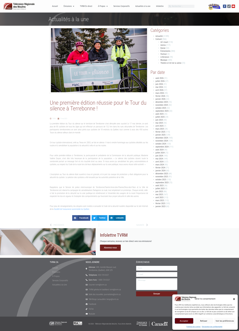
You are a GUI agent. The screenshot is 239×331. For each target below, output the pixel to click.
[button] (234, 299)
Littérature (164, 57)
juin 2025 (159, 120)
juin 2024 (159, 155)
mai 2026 (159, 87)
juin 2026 (159, 84)
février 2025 (160, 132)
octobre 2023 (160, 179)
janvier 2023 (160, 206)
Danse (162, 48)
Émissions (68, 6)
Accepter (184, 321)
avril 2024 (159, 161)
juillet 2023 (160, 188)
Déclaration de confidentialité (212, 327)
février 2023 (160, 203)
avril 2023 (159, 197)
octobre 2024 (160, 144)
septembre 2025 (162, 111)
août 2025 (159, 114)
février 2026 (160, 96)
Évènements (165, 51)
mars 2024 (159, 164)
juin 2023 (159, 191)
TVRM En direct (86, 6)
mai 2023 (159, 194)
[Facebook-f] (224, 6)
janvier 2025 (160, 135)
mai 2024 (159, 158)
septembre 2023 (162, 182)
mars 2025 (159, 129)
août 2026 (159, 78)
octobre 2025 (160, 108)
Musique (163, 60)
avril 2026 (159, 90)
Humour (163, 54)
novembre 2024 (161, 141)
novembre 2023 (161, 176)
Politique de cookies (193, 327)
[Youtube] (233, 6)
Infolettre (160, 6)
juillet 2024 (160, 153)
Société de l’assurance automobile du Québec (71, 209)
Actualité (159, 36)
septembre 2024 (162, 147)
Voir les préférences (225, 321)
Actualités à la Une (59, 285)
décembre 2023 (161, 173)
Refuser (203, 321)
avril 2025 (159, 126)
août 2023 (159, 185)
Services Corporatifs (121, 6)
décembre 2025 (161, 102)
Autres (163, 45)
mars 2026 (159, 93)
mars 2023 (159, 200)
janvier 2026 (160, 99)
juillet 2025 (160, 117)
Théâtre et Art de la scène (170, 63)
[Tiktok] (229, 6)
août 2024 (159, 150)
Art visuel (164, 42)
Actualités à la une (142, 6)
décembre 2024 (161, 138)
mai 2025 (159, 123)
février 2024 (160, 167)
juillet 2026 (160, 81)
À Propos (101, 6)
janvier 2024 (160, 170)
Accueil (55, 6)
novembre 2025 (161, 105)
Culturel (158, 39)
